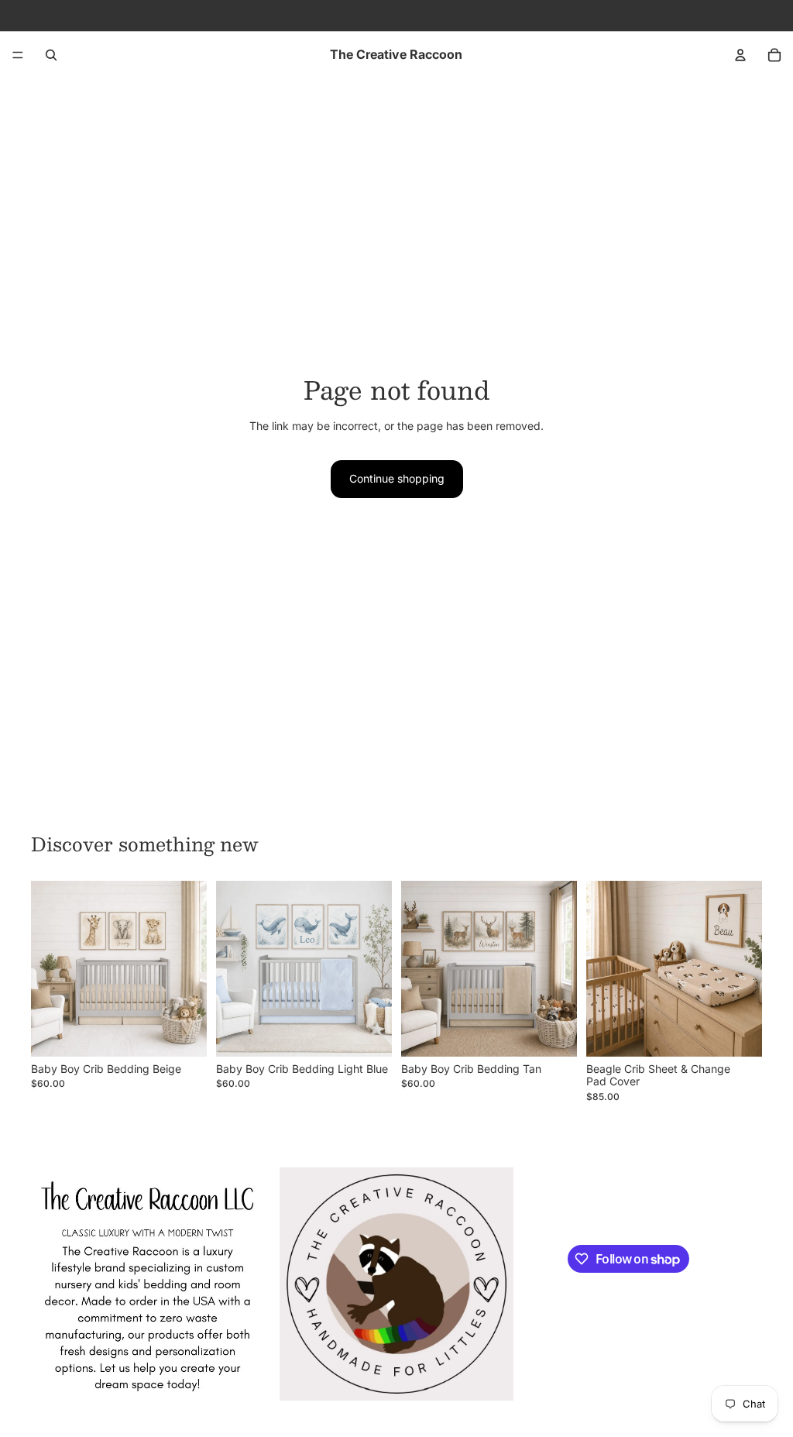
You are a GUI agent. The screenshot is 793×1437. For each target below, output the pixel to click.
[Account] (740, 55)
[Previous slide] (48, 968)
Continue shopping (397, 478)
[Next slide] (190, 968)
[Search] (51, 55)
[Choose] (183, 1033)
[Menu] (18, 55)
